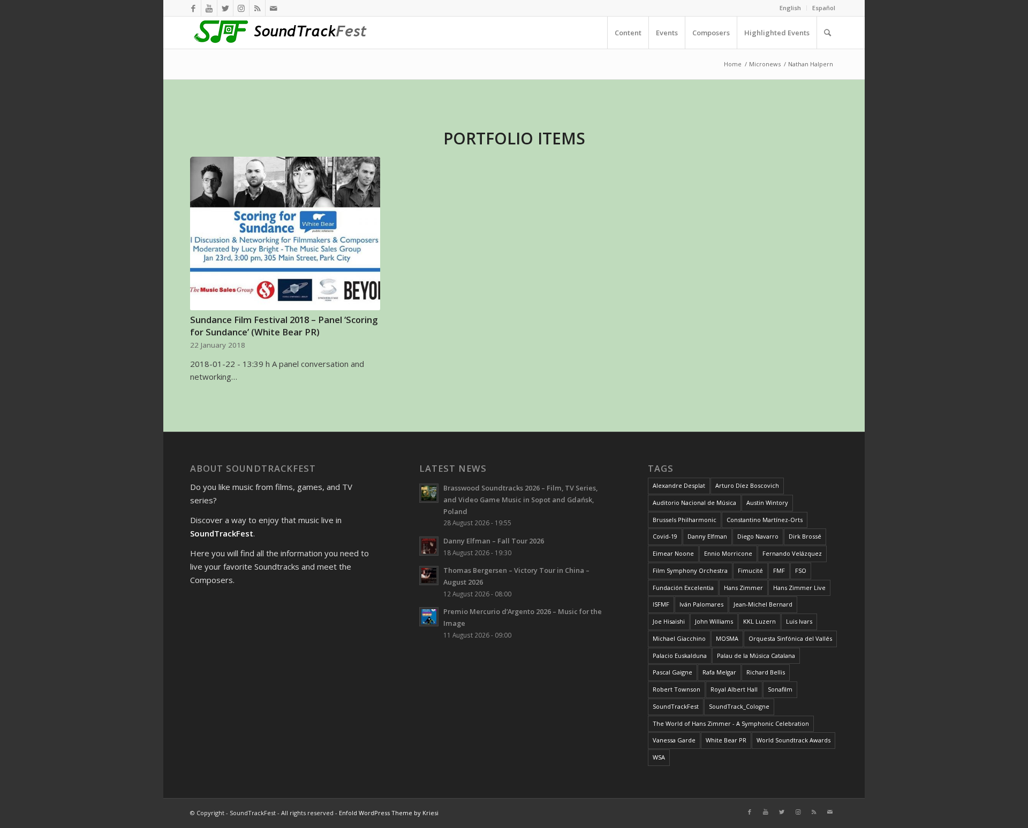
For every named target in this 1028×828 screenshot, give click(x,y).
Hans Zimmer (743, 588)
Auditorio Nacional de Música (694, 503)
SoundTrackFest (676, 706)
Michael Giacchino (679, 638)
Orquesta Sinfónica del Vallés (790, 638)
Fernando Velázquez (792, 553)
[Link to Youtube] (209, 8)
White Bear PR (726, 740)
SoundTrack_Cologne (739, 706)
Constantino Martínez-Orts (765, 520)
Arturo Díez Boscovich (747, 485)
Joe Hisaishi (669, 621)
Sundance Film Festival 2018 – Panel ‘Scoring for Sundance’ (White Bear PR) (283, 325)
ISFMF (661, 604)
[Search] (827, 33)
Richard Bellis (765, 672)
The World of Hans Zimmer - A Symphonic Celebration (731, 723)
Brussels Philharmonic (684, 520)
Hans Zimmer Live (799, 588)
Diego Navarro (757, 536)
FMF (779, 570)
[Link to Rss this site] (257, 8)
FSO (800, 570)
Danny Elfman (707, 536)
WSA (659, 757)
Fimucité (750, 570)
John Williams (714, 621)
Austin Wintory (767, 503)
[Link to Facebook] (193, 8)
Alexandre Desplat (679, 485)
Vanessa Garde (674, 740)
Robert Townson (676, 689)
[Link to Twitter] (225, 8)
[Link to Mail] (274, 8)
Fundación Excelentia (683, 588)
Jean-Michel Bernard (763, 604)
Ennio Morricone (728, 553)
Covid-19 (665, 536)
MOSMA (727, 638)
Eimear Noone (673, 553)
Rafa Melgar (719, 672)
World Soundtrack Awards (793, 740)
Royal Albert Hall (734, 689)
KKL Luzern (759, 621)
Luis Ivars (799, 621)
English (790, 8)
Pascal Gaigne (672, 672)
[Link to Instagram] (241, 8)
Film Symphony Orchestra (690, 570)
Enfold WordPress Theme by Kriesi (389, 813)
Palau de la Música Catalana (756, 655)
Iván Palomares (701, 604)
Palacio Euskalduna (680, 655)
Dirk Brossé (805, 536)
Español (823, 8)
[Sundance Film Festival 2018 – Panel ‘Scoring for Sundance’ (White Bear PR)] (285, 233)
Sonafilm (780, 689)
